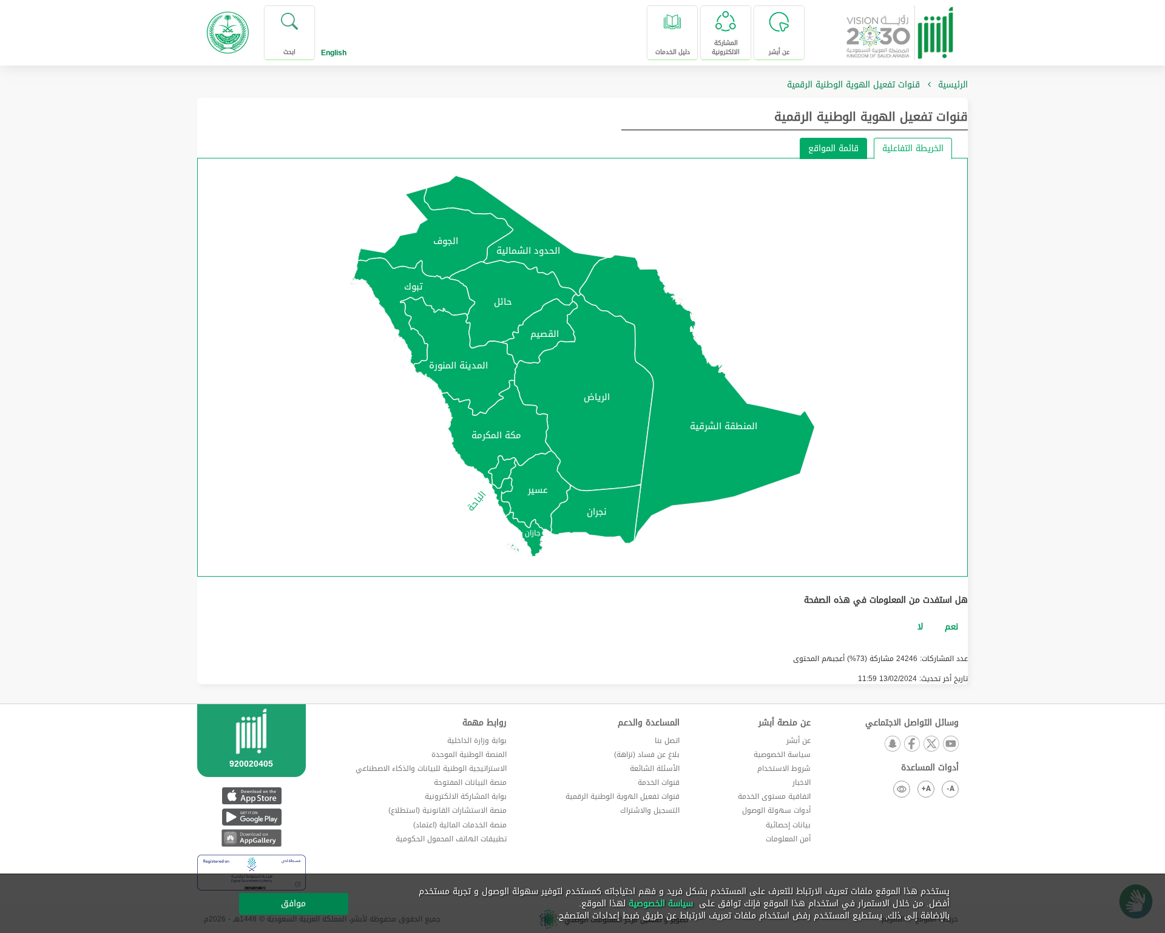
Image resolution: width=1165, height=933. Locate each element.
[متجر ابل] (251, 795)
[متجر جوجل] (251, 816)
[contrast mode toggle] (901, 789)
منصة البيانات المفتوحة (470, 782)
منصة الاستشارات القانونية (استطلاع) (447, 810)
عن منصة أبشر (784, 723)
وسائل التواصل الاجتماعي (912, 723)
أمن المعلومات (788, 839)
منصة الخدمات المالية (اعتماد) (460, 825)
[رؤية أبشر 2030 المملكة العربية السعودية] (900, 28)
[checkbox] (951, 627)
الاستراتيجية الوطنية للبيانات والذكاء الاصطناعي (431, 768)
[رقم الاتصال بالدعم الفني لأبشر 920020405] (251, 756)
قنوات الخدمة (659, 782)
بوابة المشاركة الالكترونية (466, 796)
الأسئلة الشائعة (655, 768)
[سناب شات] (891, 744)
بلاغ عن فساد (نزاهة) (647, 754)
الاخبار (801, 782)
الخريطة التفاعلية (913, 148)
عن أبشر (798, 740)
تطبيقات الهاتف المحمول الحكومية (451, 839)
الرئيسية (953, 84)
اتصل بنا (667, 740)
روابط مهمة (484, 723)
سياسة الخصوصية (782, 754)
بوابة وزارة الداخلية (477, 740)
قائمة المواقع (833, 148)
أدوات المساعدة (930, 768)
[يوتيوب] (950, 744)
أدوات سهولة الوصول (776, 810)
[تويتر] (930, 744)
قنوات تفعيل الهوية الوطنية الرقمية (871, 116)
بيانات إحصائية (788, 825)
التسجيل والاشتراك (650, 810)
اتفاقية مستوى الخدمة (774, 796)
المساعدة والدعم (649, 723)
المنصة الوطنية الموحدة (469, 754)
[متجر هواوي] (251, 838)
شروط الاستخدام (784, 768)
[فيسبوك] (911, 744)
